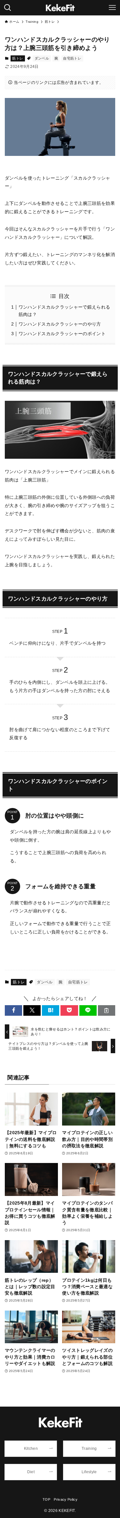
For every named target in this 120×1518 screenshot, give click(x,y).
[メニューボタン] (112, 7)
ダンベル (42, 58)
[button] (13, 1010)
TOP (46, 1499)
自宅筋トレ (72, 58)
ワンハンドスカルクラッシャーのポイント (62, 333)
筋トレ (17, 58)
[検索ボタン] (7, 7)
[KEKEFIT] (60, 7)
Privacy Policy (65, 1499)
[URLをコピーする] (106, 1010)
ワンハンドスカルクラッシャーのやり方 (60, 324)
